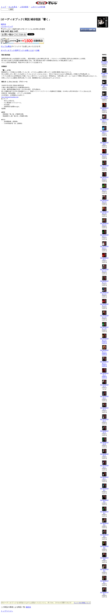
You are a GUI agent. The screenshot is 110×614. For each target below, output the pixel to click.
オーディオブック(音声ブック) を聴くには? (17, 50)
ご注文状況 (24, 7)
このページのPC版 (38, 7)
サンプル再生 (6, 46)
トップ (3, 7)
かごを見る (13, 7)
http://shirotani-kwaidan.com (9, 97)
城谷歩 (3, 24)
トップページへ (7, 611)
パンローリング (7, 26)
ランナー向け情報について (82, 603)
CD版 (37, 50)
